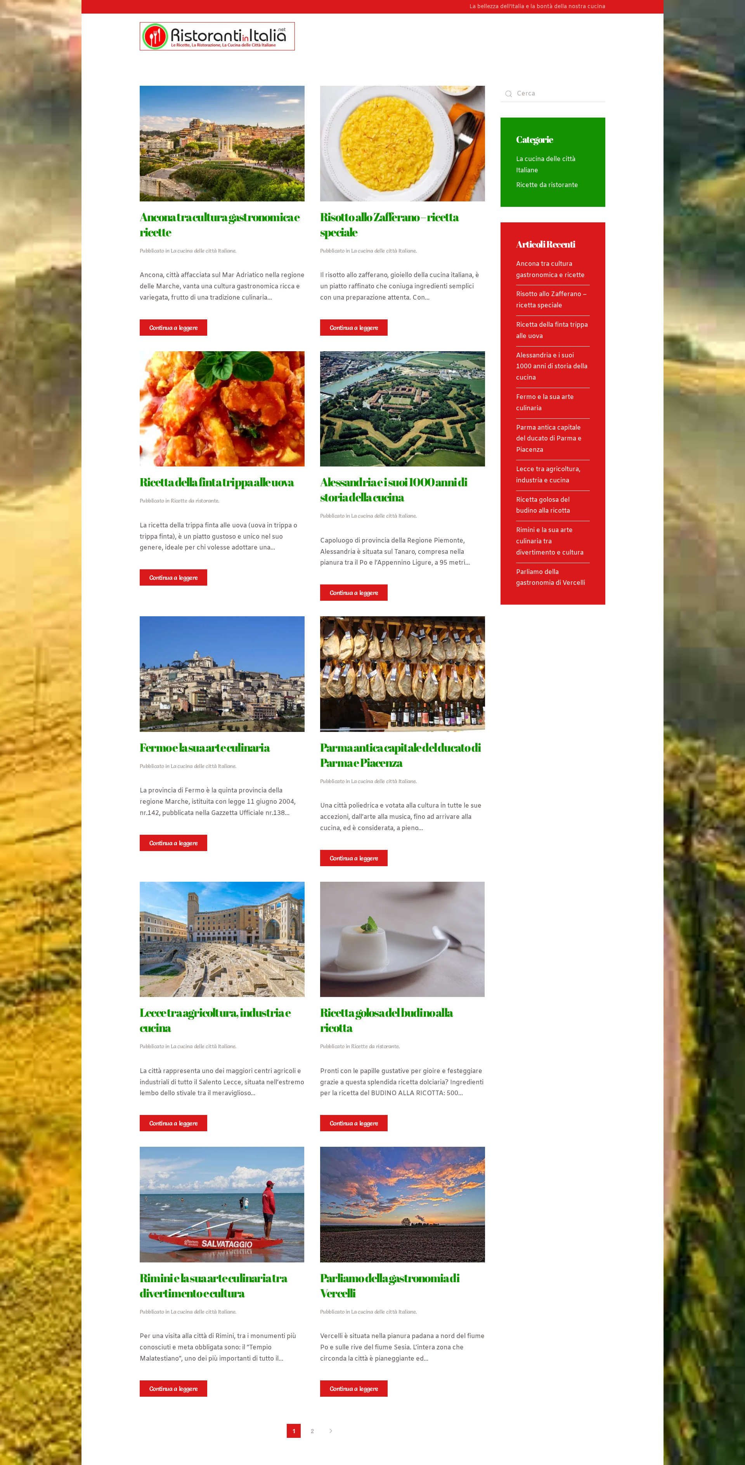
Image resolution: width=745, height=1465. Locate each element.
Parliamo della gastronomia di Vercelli (389, 1285)
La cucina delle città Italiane (203, 250)
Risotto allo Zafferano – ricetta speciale (389, 224)
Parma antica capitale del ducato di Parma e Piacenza (400, 754)
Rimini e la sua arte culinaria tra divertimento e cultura (213, 1285)
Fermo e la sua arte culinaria (204, 747)
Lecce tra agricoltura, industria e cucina (215, 1019)
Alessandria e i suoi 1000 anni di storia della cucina (394, 489)
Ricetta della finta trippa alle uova (216, 482)
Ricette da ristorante (194, 500)
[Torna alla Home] (217, 36)
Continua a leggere (173, 327)
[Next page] (331, 1431)
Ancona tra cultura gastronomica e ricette (220, 224)
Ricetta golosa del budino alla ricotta (386, 1019)
